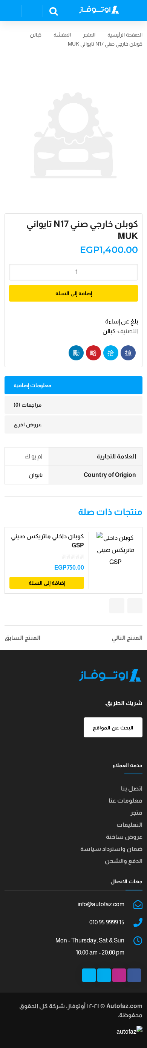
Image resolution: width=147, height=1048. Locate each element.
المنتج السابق (22, 638)
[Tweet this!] (110, 352)
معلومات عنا (125, 800)
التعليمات (129, 824)
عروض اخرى (28, 424)
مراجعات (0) (27, 405)
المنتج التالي (127, 638)
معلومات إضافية (32, 385)
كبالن (35, 35)
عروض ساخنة (124, 836)
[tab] (73, 385)
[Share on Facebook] (128, 352)
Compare (121, 584)
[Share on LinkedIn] (76, 352)
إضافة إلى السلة (73, 293)
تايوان (36, 475)
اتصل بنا (131, 788)
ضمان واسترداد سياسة (111, 849)
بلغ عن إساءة (121, 321)
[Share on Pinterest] (93, 352)
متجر (136, 812)
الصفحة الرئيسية (124, 35)
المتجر (89, 35)
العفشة (62, 35)
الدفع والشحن (123, 861)
